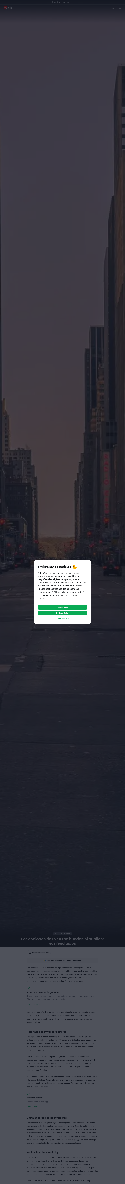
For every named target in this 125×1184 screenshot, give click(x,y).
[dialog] (62, 592)
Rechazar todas (62, 613)
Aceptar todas (62, 607)
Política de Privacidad (72, 585)
